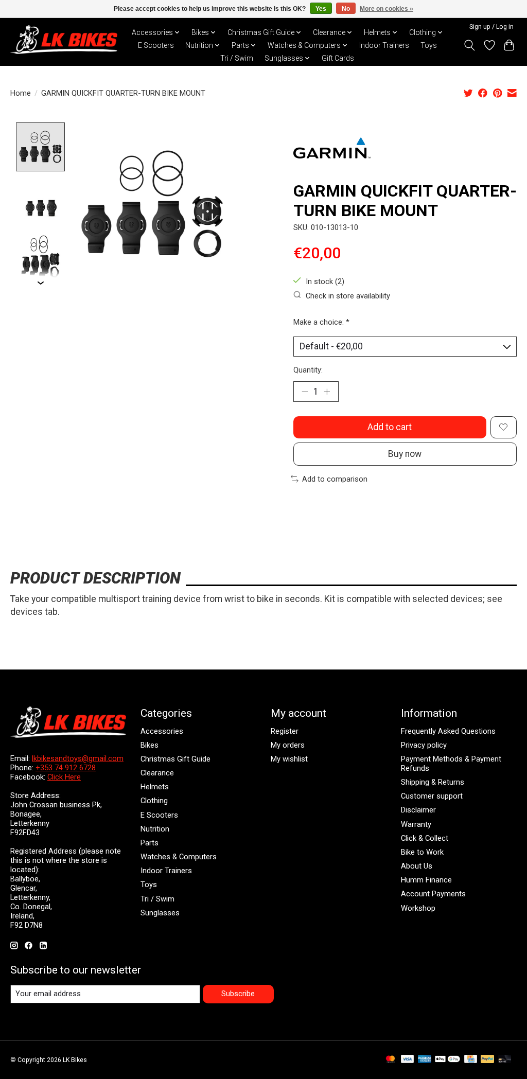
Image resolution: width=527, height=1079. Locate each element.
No (346, 8)
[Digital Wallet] (447, 1060)
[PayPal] (487, 1060)
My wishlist (289, 759)
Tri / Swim (236, 58)
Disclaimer (418, 810)
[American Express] (424, 1060)
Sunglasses (160, 912)
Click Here (64, 777)
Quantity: (308, 370)
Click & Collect (424, 838)
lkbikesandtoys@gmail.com (78, 758)
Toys (428, 45)
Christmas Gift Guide (175, 759)
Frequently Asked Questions (448, 731)
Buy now (404, 454)
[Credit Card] (470, 1060)
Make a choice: (321, 322)
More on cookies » (386, 8)
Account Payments (433, 893)
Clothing (154, 800)
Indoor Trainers (384, 45)
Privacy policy (424, 745)
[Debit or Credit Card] (505, 1060)
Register (284, 731)
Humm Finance (426, 880)
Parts (149, 842)
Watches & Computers (178, 856)
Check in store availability (348, 295)
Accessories (161, 731)
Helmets (154, 786)
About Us (416, 866)
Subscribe (238, 993)
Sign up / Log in (491, 26)
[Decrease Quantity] (304, 391)
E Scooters (156, 45)
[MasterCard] (390, 1060)
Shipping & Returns (432, 782)
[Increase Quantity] (327, 391)
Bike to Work (422, 852)
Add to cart (389, 427)
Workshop (418, 908)
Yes (320, 8)
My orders (288, 745)
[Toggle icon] (469, 45)
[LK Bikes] (63, 39)
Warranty (416, 824)
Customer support (432, 796)
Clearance (157, 772)
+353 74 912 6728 (66, 767)
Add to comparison (334, 479)
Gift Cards (338, 58)
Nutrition (154, 829)
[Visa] (407, 1060)
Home (20, 93)
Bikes (149, 745)
